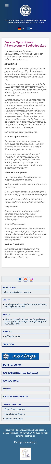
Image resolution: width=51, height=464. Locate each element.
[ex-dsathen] (25, 10)
